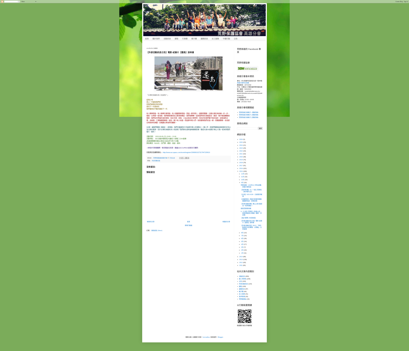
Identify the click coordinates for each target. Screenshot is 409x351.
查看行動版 (188, 225)
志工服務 (215, 39)
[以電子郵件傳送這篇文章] (180, 158)
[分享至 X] (184, 158)
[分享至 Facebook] (186, 158)
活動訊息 (167, 39)
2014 (241, 256)
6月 (242, 238)
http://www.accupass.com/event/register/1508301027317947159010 (186, 152)
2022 (241, 151)
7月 (242, 235)
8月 (242, 233)
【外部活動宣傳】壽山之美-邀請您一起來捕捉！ (251, 204)
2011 (241, 265)
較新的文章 (150, 221)
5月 (242, 241)
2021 (241, 154)
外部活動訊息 (156, 160)
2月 (242, 250)
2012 (241, 262)
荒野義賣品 (242, 299)
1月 (242, 253)
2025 (241, 142)
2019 (241, 160)
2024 (241, 145)
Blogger (220, 337)
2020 (241, 157)
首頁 (147, 39)
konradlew (206, 337)
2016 (241, 168)
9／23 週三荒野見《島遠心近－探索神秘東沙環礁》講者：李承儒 (251, 213)
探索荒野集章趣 (246, 208)
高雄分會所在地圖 (243, 83)
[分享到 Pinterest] (188, 158)
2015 (241, 171)
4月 (242, 244)
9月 (242, 182)
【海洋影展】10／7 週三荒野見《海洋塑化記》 (251, 190)
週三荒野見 (242, 279)
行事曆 (185, 39)
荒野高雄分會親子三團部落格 (248, 117)
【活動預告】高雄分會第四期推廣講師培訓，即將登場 (251, 200)
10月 (243, 179)
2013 (241, 259)
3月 (242, 247)
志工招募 (242, 294)
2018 (241, 162)
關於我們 (156, 39)
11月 (243, 177)
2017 (241, 165)
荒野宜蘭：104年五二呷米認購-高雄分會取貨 (251, 186)
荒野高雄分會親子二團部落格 (248, 115)
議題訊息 (204, 39)
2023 (241, 148)
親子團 (194, 39)
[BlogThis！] (182, 158)
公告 (236, 39)
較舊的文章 (226, 221)
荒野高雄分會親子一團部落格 (248, 112)
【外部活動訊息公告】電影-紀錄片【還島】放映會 (251, 221)
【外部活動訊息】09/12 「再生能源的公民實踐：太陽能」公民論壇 (251, 227)
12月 (243, 174)
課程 (176, 39)
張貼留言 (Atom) (156, 230)
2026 (241, 139)
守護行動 (226, 39)
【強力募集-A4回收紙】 (248, 218)
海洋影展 (242, 296)
